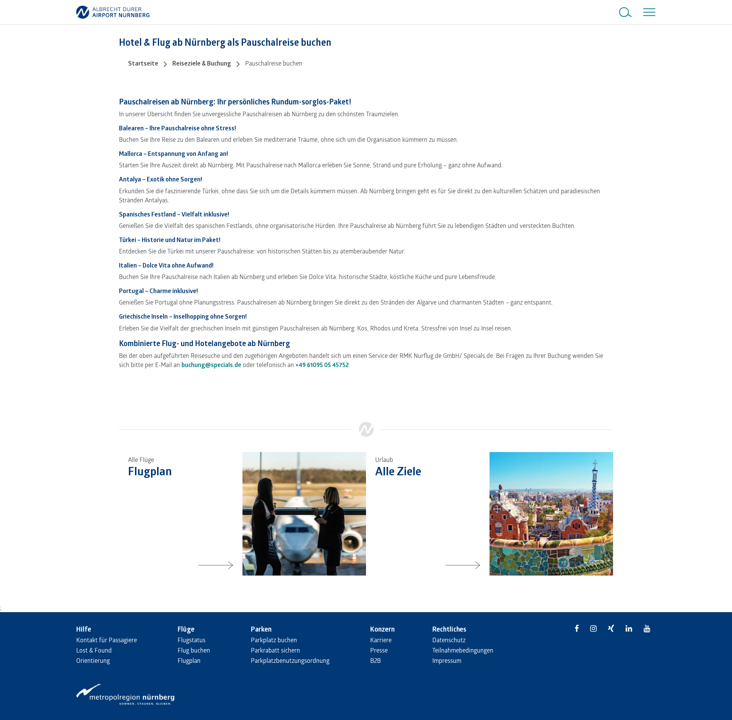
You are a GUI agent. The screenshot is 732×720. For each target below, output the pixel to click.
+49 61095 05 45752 (322, 365)
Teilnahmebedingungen (462, 650)
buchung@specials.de (211, 365)
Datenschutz (449, 640)
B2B (375, 660)
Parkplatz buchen (274, 640)
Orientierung (93, 660)
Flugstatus (191, 640)
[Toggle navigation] (648, 12)
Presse (379, 650)
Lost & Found (94, 650)
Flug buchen (194, 650)
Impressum (446, 660)
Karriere (381, 640)
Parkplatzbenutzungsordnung (290, 660)
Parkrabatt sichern (275, 650)
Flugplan (189, 660)
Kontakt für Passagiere (106, 640)
